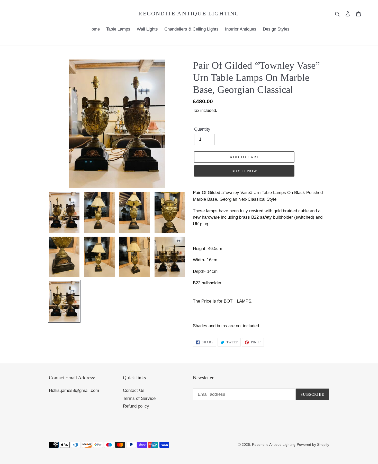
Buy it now (244, 171)
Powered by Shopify (313, 444)
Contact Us (134, 390)
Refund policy (136, 406)
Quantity (202, 129)
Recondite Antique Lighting (188, 13)
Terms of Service (139, 398)
